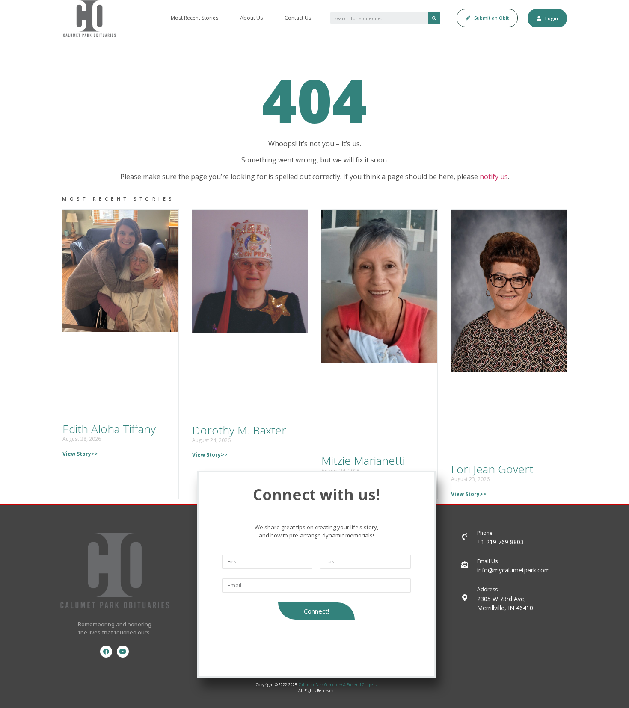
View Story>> (80, 453)
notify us (494, 176)
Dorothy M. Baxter (239, 430)
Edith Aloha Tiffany (109, 429)
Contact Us (298, 17)
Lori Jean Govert (492, 469)
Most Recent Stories (194, 17)
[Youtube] (123, 652)
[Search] (434, 18)
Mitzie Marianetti (363, 460)
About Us (251, 17)
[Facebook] (106, 652)
